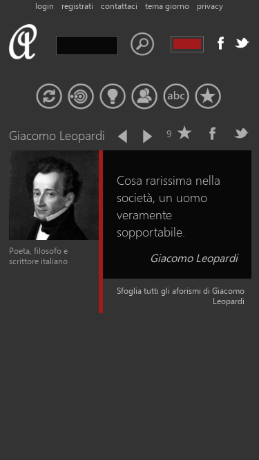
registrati (77, 6)
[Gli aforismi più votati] (112, 96)
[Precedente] (123, 136)
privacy (210, 6)
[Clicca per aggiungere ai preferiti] (184, 133)
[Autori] (144, 96)
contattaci (119, 6)
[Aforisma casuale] (49, 96)
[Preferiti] (208, 96)
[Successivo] (146, 136)
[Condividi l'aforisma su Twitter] (241, 133)
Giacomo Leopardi (194, 257)
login (44, 6)
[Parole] (176, 96)
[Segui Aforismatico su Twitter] (241, 42)
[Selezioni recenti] (81, 96)
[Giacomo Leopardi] (54, 237)
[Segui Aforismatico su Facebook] (221, 42)
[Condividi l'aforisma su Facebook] (212, 133)
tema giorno (167, 6)
